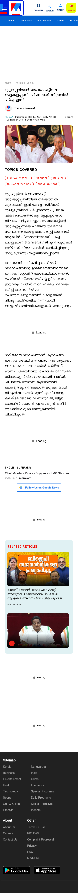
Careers (8, 833)
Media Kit (33, 858)
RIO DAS (33, 833)
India (34, 773)
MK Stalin (59, 178)
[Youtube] (58, 886)
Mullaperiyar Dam (19, 184)
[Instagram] (39, 886)
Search (50, 10)
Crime (35, 779)
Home (11, 20)
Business (9, 773)
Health (7, 785)
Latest (30, 83)
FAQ (30, 852)
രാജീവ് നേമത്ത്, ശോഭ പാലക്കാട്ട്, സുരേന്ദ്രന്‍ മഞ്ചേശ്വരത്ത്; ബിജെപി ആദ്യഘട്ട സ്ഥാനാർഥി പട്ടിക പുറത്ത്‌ (34, 594)
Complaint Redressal (40, 840)
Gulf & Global (11, 804)
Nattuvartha (38, 767)
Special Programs (42, 791)
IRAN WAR (26, 20)
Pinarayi (41, 178)
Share (69, 117)
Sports (7, 798)
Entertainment (12, 779)
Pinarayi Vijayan (18, 178)
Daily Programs (41, 798)
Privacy (32, 846)
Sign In (60, 10)
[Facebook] (48, 886)
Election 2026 (44, 20)
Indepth (36, 810)
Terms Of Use (36, 827)
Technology (10, 791)
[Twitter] (29, 886)
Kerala (60, 20)
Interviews (37, 785)
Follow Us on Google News (41, 487)
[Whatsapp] (20, 886)
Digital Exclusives (42, 804)
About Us (9, 827)
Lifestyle (8, 810)
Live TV (71, 10)
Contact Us (10, 840)
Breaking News (48, 184)
